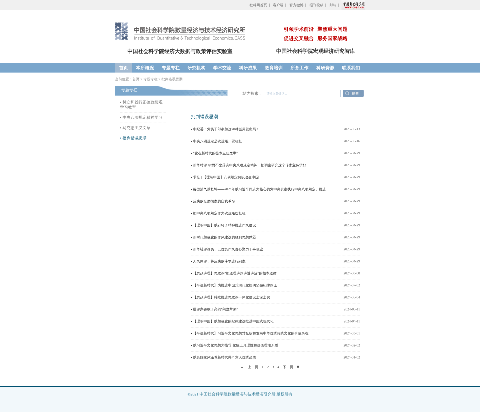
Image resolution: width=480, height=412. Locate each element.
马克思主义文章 (136, 128)
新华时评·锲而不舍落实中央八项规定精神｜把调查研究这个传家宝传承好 (249, 165)
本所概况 (145, 67)
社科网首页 (258, 5)
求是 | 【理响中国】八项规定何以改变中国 (226, 177)
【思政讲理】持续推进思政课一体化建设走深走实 (231, 297)
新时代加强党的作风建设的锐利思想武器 (224, 237)
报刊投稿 (317, 5)
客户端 (278, 5)
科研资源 (325, 67)
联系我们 (351, 67)
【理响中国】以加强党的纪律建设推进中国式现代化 (233, 321)
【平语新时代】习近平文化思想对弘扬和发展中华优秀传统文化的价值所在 (250, 333)
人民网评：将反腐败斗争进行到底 (219, 261)
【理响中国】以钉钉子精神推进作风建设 (224, 225)
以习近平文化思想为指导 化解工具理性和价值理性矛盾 (235, 345)
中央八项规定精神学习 (142, 117)
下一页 (288, 367)
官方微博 (297, 5)
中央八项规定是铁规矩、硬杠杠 (217, 141)
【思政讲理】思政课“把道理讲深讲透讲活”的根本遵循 (234, 273)
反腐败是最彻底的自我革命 (214, 201)
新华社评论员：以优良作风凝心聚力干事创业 (228, 249)
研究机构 (197, 67)
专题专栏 (171, 67)
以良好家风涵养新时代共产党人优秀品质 (224, 357)
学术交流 (222, 67)
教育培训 (274, 67)
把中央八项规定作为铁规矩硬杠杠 (219, 213)
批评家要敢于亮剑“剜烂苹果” (215, 309)
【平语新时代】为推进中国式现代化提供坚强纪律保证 (235, 285)
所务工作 (299, 67)
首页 (123, 67)
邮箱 (333, 5)
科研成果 (248, 67)
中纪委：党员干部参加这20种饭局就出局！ (226, 129)
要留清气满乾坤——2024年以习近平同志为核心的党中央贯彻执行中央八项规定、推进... (261, 189)
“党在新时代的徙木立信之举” (215, 153)
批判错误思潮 (172, 79)
